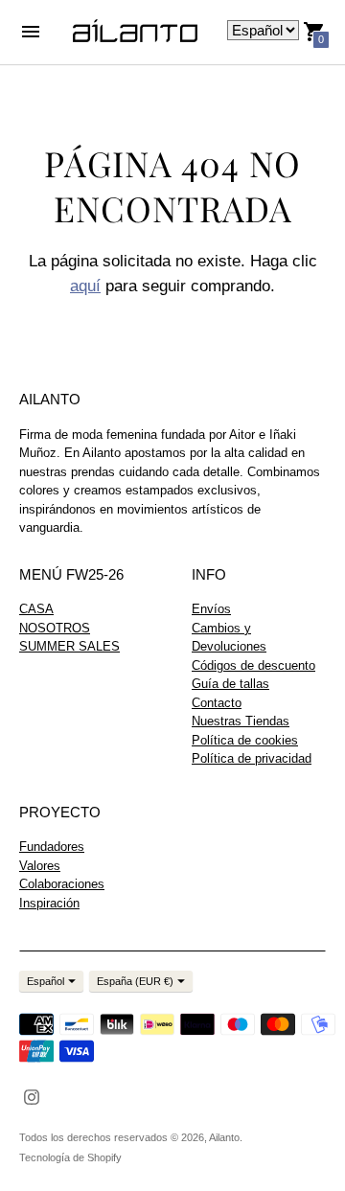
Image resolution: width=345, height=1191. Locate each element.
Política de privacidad (251, 758)
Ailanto (224, 1137)
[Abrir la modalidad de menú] (30, 31)
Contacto (217, 703)
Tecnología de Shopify (70, 1157)
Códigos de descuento (253, 665)
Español (45, 981)
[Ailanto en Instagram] (31, 1096)
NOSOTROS (54, 628)
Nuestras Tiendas (240, 721)
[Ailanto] (135, 32)
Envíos (211, 609)
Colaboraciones (61, 884)
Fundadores (51, 846)
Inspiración (49, 903)
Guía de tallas (230, 683)
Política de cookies (245, 740)
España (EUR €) (135, 981)
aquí (85, 286)
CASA (36, 609)
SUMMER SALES (69, 646)
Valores (39, 866)
